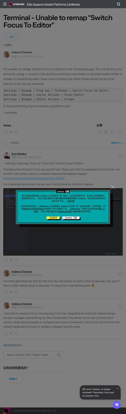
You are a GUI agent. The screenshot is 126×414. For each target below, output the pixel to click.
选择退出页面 (65, 211)
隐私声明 (29, 209)
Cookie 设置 (71, 217)
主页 (16, 4)
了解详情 (70, 201)
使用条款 (39, 209)
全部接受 (53, 217)
